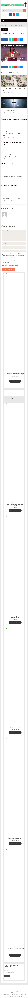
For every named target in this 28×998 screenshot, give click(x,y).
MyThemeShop (14, 992)
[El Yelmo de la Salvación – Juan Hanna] (14, 169)
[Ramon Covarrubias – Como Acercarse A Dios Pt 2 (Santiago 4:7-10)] (14, 147)
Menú (3, 20)
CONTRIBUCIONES (19, 996)
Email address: (7, 970)
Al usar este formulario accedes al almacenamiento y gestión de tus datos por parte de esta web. (14, 260)
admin (3, 35)
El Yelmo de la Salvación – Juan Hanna (12, 176)
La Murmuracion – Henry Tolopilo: (11, 198)
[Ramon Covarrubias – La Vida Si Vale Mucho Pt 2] (14, 81)
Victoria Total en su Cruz (8, 110)
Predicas (5, 29)
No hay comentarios (20, 35)
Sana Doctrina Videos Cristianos (8, 991)
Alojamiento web (14, 994)
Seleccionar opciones (15, 381)
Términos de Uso (9, 996)
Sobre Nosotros (23, 994)
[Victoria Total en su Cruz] (14, 102)
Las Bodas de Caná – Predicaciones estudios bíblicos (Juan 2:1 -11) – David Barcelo (12, 133)
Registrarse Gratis (5, 994)
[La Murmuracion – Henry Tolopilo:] (14, 191)
